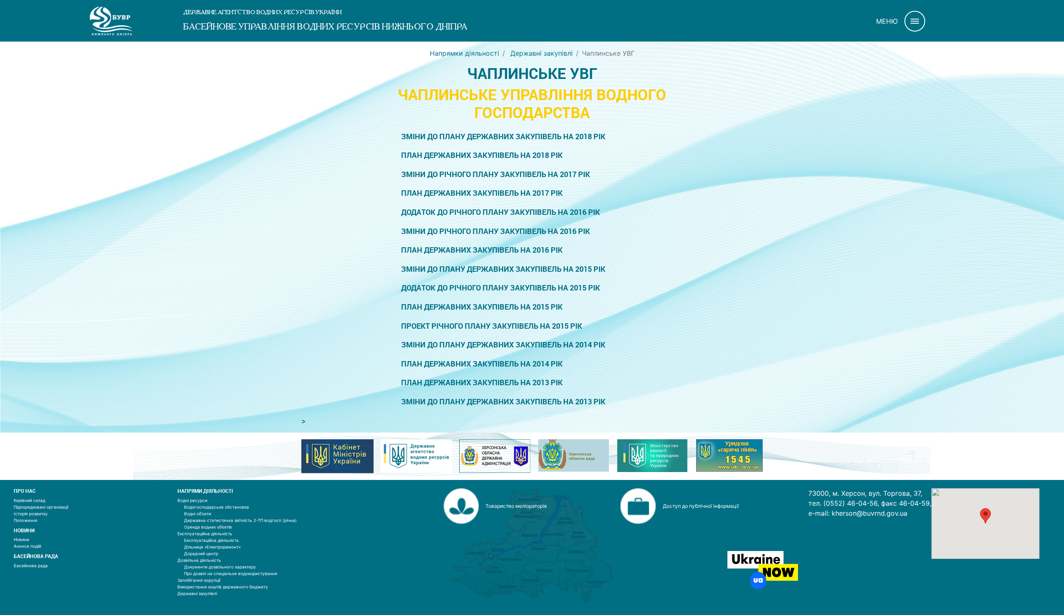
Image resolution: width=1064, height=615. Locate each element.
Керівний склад (29, 500)
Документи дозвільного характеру (220, 566)
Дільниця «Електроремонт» (212, 546)
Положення (25, 520)
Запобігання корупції (198, 580)
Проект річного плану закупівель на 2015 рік (491, 326)
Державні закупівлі (540, 53)
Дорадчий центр (201, 553)
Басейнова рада (31, 565)
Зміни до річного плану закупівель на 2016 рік (495, 231)
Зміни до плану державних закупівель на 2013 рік (503, 401)
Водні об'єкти (197, 513)
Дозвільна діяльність (199, 560)
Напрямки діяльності (464, 53)
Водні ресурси (192, 500)
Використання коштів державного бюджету (222, 586)
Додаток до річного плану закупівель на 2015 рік (500, 287)
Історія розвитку (31, 513)
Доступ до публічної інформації (701, 506)
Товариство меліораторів (516, 506)
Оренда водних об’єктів (208, 526)
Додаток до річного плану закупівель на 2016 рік (500, 212)
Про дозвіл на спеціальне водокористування (230, 573)
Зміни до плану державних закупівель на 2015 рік (503, 269)
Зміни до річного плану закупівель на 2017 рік (495, 174)
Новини (21, 539)
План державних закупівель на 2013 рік (482, 382)
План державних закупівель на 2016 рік (482, 250)
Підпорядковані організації (41, 506)
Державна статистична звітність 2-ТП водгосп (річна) (240, 520)
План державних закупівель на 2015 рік (482, 307)
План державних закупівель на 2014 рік (482, 363)
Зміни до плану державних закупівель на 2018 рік (503, 136)
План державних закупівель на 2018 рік (482, 155)
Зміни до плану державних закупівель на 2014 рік (503, 344)
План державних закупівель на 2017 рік (482, 193)
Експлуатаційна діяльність (204, 533)
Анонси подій (27, 546)
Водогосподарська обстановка (216, 506)
